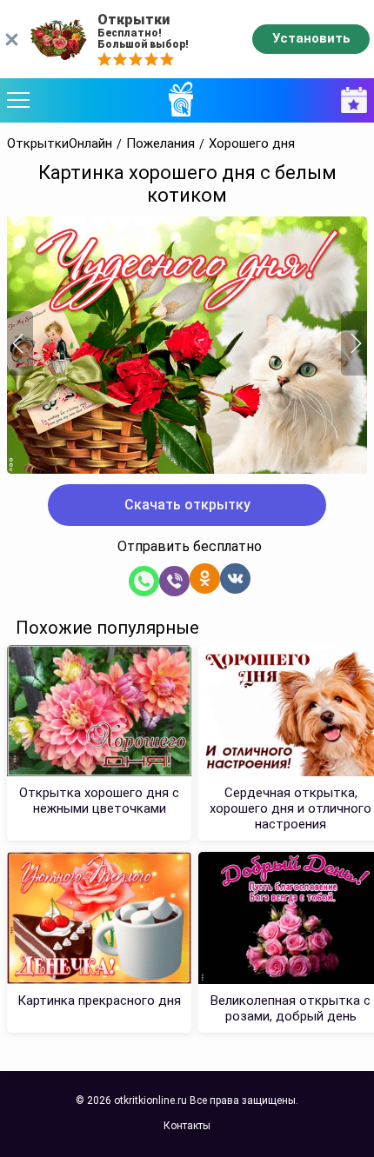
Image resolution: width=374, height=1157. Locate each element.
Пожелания (160, 143)
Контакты (187, 1126)
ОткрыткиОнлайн (59, 143)
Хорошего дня (252, 143)
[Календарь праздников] (349, 100)
